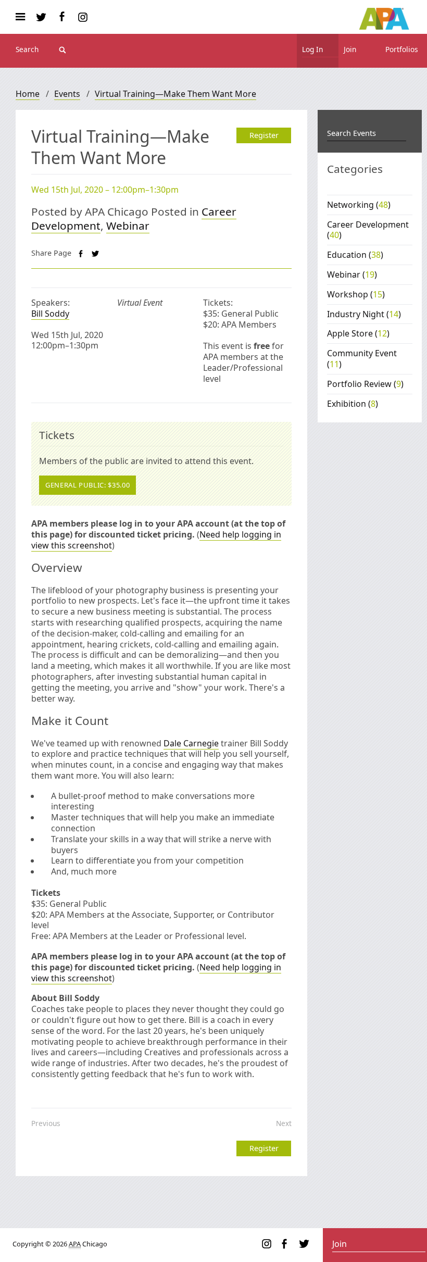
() (359, 204)
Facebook (62, 17)
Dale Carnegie (191, 743)
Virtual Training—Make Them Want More (175, 93)
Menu (24, 17)
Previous (45, 1123)
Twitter (41, 17)
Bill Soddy (50, 313)
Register (264, 135)
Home (28, 93)
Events (67, 93)
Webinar (127, 225)
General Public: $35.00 (87, 485)
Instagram (82, 17)
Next (284, 1123)
